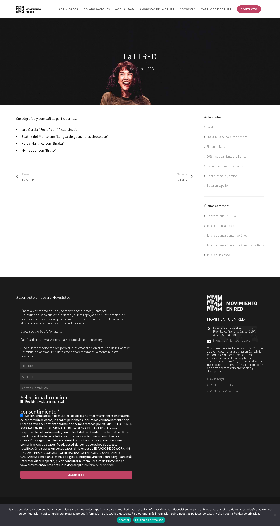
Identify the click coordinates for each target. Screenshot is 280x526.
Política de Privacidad (224, 391)
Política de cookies (222, 385)
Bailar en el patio (217, 186)
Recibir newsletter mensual (44, 401)
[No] (275, 515)
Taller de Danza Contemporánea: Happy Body (235, 245)
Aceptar (124, 519)
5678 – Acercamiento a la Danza (226, 156)
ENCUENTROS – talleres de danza (227, 137)
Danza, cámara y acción (222, 176)
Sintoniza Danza (217, 147)
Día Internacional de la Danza (225, 166)
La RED (211, 127)
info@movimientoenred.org (231, 340)
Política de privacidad (99, 465)
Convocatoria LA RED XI (221, 216)
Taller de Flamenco (218, 255)
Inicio (130, 68)
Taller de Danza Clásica (221, 226)
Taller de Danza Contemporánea (227, 235)
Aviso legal (217, 379)
